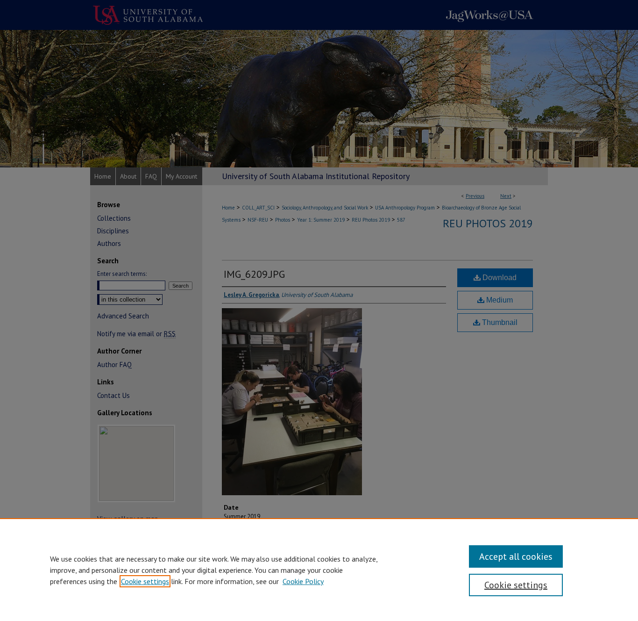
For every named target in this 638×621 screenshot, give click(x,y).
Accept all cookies (516, 556)
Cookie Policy (303, 581)
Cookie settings (145, 581)
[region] (319, 569)
